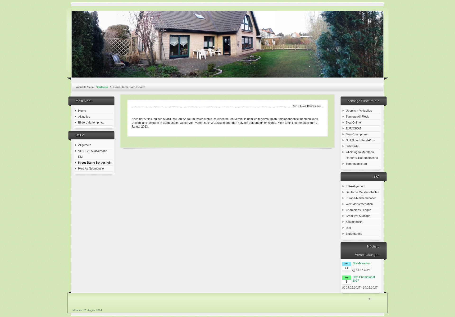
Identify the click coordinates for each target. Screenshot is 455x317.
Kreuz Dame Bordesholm (95, 162)
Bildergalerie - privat (91, 122)
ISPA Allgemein (355, 186)
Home (82, 110)
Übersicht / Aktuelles (359, 110)
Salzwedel (352, 146)
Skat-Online (353, 122)
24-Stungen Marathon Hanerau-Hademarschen (362, 155)
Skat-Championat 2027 (363, 279)
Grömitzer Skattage (358, 216)
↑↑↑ (369, 298)
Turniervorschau (356, 163)
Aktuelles (84, 116)
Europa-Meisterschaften (361, 198)
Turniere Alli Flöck (357, 116)
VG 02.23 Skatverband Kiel (92, 153)
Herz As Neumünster (91, 168)
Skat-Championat (357, 134)
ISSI (348, 228)
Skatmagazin (354, 222)
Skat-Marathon (361, 263)
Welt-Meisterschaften (359, 204)
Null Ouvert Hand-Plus (360, 140)
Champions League (358, 210)
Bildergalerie (354, 233)
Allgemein (84, 145)
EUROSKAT (353, 128)
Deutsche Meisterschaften (362, 192)
